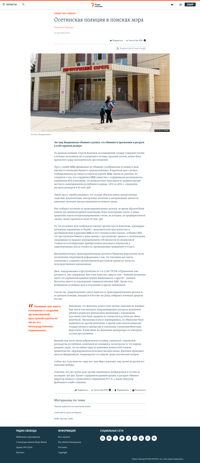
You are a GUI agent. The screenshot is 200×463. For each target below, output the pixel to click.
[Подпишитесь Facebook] (109, 438)
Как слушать (64, 437)
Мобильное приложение (28, 437)
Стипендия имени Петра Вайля (31, 442)
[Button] (116, 40)
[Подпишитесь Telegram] (128, 438)
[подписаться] (154, 438)
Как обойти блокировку (69, 442)
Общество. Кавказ (65, 13)
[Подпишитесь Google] (102, 438)
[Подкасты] (147, 438)
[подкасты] (180, 5)
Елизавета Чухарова (64, 27)
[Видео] (172, 5)
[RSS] (141, 438)
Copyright (62, 453)
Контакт (20, 453)
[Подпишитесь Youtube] (121, 438)
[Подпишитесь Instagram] (134, 438)
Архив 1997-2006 (24, 447)
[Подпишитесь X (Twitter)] (115, 438)
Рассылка (62, 447)
